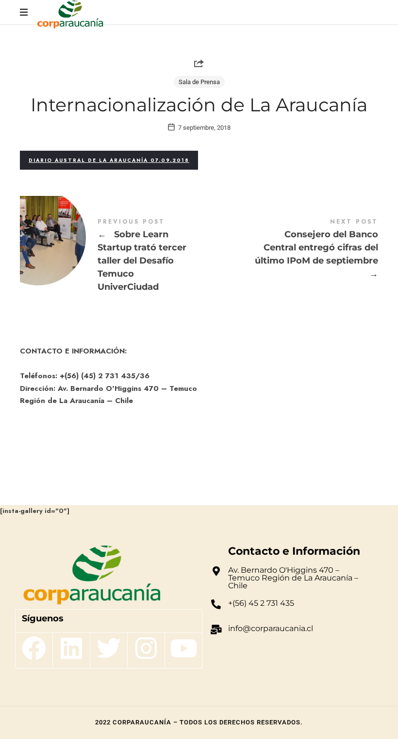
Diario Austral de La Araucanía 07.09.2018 (109, 160)
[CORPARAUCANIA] (70, 16)
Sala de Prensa (199, 82)
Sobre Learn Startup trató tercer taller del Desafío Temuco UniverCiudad (109, 256)
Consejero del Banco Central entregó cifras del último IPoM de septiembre (288, 250)
